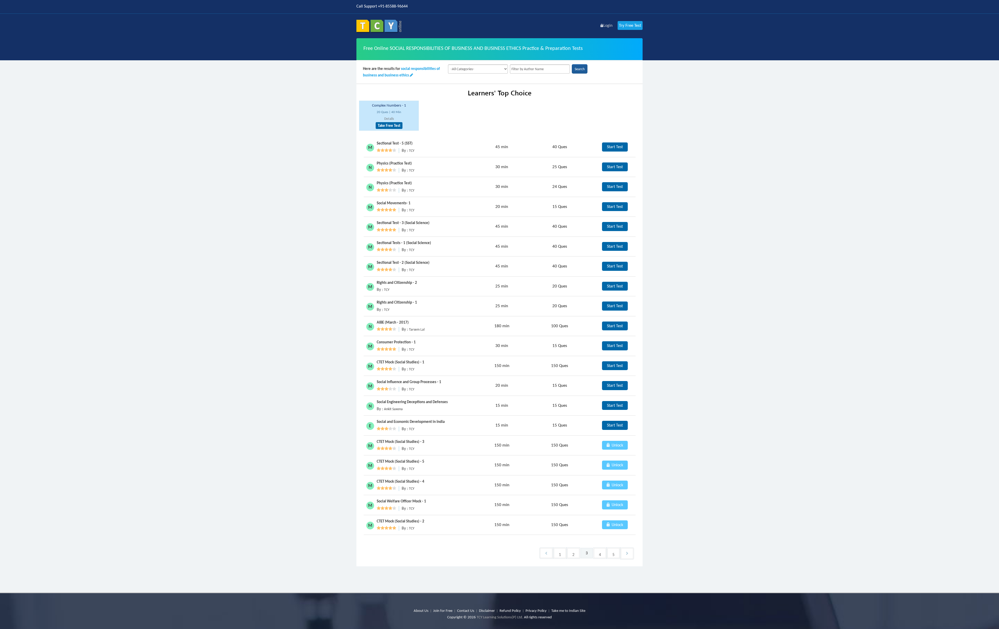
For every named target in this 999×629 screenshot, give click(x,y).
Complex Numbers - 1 (389, 105)
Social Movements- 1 (394, 203)
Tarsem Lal (417, 329)
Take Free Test (389, 125)
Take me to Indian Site (568, 610)
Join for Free (442, 610)
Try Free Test (630, 25)
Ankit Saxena (393, 409)
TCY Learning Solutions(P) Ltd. (500, 617)
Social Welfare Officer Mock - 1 (401, 501)
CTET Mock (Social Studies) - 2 (400, 521)
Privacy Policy (536, 610)
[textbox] (540, 69)
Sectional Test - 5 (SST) (395, 143)
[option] (389, 116)
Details (389, 119)
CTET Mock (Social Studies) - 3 (400, 441)
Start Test (615, 146)
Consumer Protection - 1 (396, 342)
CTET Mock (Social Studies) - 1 (400, 362)
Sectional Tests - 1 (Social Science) (404, 242)
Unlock (617, 445)
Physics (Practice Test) (394, 163)
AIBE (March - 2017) (393, 322)
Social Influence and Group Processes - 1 (409, 381)
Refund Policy (510, 610)
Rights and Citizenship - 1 (397, 302)
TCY (411, 150)
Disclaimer (487, 610)
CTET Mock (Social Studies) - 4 (400, 481)
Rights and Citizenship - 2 (397, 282)
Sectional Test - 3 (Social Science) (403, 222)
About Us (421, 610)
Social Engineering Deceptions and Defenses (412, 401)
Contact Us (465, 610)
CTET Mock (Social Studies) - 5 (400, 461)
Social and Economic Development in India (411, 421)
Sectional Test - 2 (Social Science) (403, 262)
